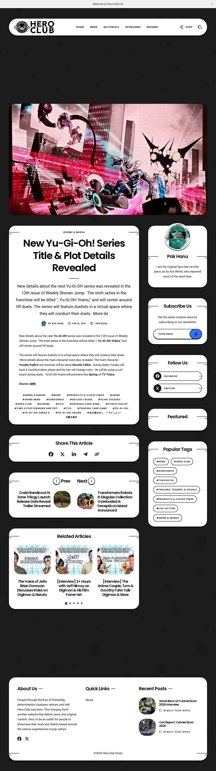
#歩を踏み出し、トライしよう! (104, 412)
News (94, 27)
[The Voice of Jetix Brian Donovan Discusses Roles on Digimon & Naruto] (32, 559)
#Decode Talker (81, 399)
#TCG (67, 408)
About (89, 700)
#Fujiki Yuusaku (109, 399)
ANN (33, 383)
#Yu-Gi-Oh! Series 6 (36, 412)
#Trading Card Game (92, 408)
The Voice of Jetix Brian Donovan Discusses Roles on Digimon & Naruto (32, 588)
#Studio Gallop (116, 404)
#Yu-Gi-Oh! (121, 408)
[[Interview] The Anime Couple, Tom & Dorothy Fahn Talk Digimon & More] (115, 559)
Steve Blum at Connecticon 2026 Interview (178, 703)
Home (80, 27)
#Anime (115, 395)
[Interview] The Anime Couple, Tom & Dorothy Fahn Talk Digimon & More (115, 588)
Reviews (152, 27)
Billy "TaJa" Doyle (178, 710)
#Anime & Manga (74, 232)
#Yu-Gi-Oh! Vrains (68, 412)
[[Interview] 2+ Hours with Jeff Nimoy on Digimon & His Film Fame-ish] (74, 559)
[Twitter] (62, 454)
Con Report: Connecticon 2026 (176, 724)
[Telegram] (85, 454)
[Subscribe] (196, 334)
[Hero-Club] (34, 27)
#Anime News (31, 399)
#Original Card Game (85, 404)
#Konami (43, 404)
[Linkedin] (74, 454)
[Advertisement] (108, 69)
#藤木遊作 (71, 417)
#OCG (60, 404)
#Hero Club (23, 404)
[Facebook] (51, 454)
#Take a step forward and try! (36, 408)
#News (56, 395)
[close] (212, 4)
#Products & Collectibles (85, 395)
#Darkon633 (55, 399)
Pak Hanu (58, 323)
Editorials (111, 27)
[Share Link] (96, 454)
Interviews (133, 27)
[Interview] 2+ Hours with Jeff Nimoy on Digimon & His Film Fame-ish (74, 588)
